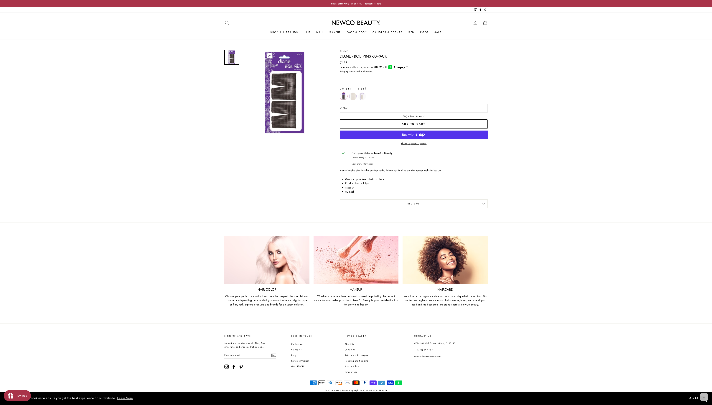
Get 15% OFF (298, 366)
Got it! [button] (693, 398)
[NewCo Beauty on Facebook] (234, 367)
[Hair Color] (266, 260)
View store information (362, 163)
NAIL (319, 32)
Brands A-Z (296, 349)
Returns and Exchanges (356, 355)
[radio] (343, 96)
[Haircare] (445, 260)
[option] (356, 3)
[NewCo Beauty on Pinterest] (241, 367)
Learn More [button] (125, 398)
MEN (411, 32)
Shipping (344, 71)
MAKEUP (335, 32)
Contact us (350, 349)
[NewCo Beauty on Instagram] (226, 367)
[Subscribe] (273, 355)
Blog (293, 355)
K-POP (424, 32)
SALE (438, 32)
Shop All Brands (284, 32)
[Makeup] (356, 260)
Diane (344, 51)
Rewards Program (300, 360)
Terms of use (351, 371)
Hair (307, 32)
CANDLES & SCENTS (388, 32)
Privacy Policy (352, 366)
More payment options (413, 143)
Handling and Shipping (356, 360)
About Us (349, 344)
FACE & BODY (357, 32)
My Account (297, 344)
